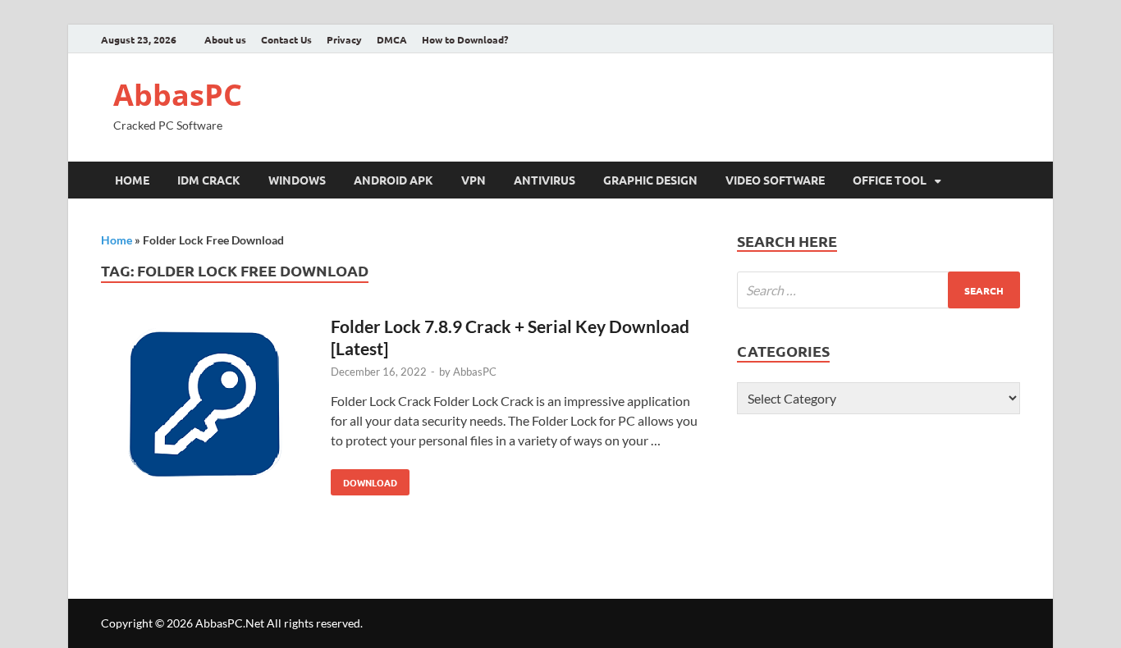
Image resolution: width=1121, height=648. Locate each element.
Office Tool (890, 179)
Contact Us (286, 39)
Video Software (775, 179)
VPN (473, 179)
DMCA (392, 39)
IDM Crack (208, 179)
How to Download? (465, 39)
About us (225, 39)
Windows (297, 179)
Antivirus (544, 179)
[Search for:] (878, 290)
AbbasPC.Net (229, 623)
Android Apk (393, 179)
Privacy (344, 39)
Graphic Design (650, 179)
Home (132, 179)
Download (364, 479)
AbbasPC (177, 95)
